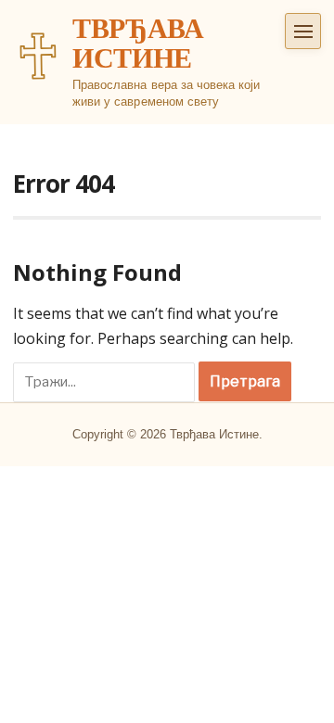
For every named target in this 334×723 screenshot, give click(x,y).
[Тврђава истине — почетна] (38, 55)
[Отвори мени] (303, 31)
